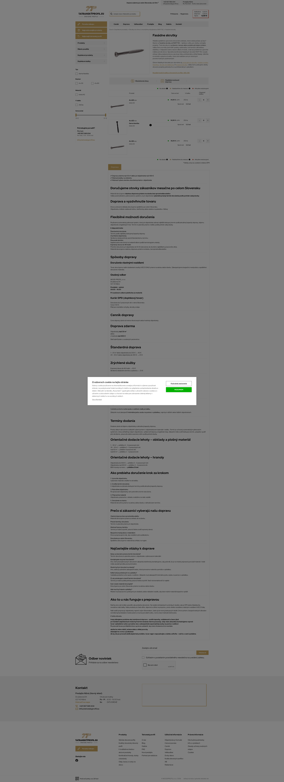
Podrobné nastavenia (179, 384)
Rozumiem (179, 390)
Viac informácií (97, 399)
